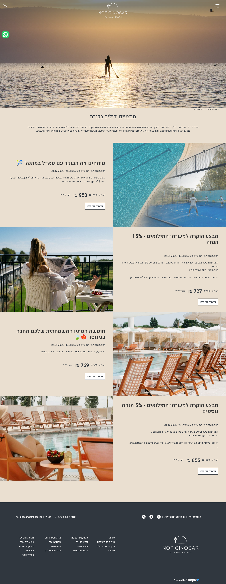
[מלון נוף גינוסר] (113, 10)
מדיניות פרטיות (53, 538)
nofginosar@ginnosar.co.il (30, 517)
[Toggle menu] (217, 6)
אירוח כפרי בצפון (106, 542)
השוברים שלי (27, 542)
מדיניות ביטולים (53, 550)
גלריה (112, 538)
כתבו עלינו (82, 546)
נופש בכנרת (82, 542)
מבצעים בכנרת (80, 550)
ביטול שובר (28, 555)
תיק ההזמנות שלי (106, 546)
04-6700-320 (62, 517)
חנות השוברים (27, 538)
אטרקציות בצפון (79, 538)
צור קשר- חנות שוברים (26, 548)
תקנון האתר (55, 542)
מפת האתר (55, 546)
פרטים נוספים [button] (95, 206)
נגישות (111, 550)
